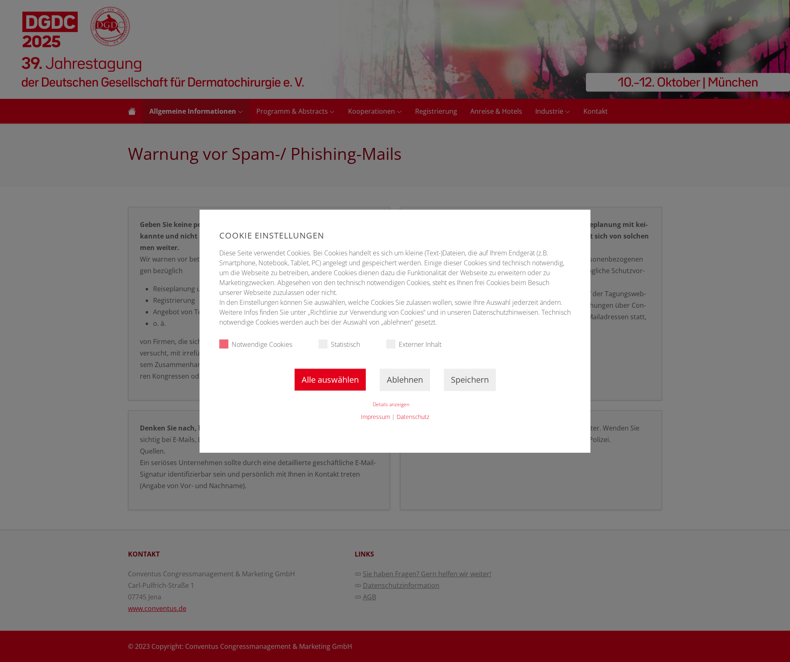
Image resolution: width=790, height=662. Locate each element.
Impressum (375, 417)
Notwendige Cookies (262, 344)
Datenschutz (413, 417)
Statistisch (345, 344)
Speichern (470, 379)
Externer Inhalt (420, 344)
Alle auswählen (330, 379)
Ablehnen (405, 379)
